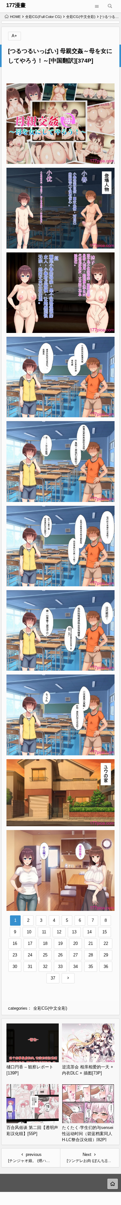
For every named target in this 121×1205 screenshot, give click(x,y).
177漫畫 (16, 5)
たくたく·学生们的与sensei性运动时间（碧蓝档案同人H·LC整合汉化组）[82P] (87, 1133)
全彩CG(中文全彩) (81, 17)
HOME (15, 17)
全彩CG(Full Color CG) (43, 17)
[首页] (112, 1184)
